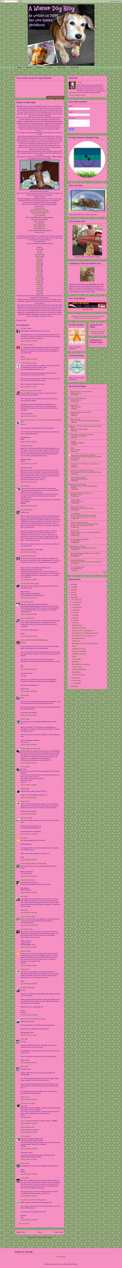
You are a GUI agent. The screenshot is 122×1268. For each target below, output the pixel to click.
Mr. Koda (38, 279)
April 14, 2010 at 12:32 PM (29, 925)
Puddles (38, 282)
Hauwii (38, 266)
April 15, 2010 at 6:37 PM (29, 1159)
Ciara (38, 258)
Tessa (40, 219)
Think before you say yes (79, 522)
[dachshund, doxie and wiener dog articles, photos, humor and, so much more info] (87, 318)
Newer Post (20, 1232)
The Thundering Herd (78, 567)
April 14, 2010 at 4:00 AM (29, 859)
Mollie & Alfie (75, 531)
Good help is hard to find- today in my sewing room (86, 561)
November (76, 602)
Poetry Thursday (76, 407)
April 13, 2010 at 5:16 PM (29, 614)
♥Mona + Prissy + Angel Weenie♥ (31, 1019)
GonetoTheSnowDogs (28, 583)
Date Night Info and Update (81, 664)
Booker (40, 212)
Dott (35, 226)
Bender (42, 226)
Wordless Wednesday (79, 628)
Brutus (28, 217)
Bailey (38, 290)
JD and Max (24, 509)
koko (22, 896)
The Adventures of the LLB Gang (31, 1200)
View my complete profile (77, 95)
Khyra (38, 281)
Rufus (38, 271)
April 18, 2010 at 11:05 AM (29, 1220)
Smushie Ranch (26, 987)
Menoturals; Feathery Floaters (79, 429)
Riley (33, 219)
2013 (72, 589)
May (74, 618)
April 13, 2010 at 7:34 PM (29, 785)
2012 (72, 592)
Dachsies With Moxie (77, 560)
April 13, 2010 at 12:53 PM (29, 359)
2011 (72, 595)
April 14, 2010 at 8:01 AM (29, 876)
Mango (43, 241)
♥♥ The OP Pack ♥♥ (27, 363)
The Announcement (78, 674)
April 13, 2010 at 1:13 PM (29, 386)
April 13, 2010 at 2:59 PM (29, 552)
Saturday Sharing (76, 393)
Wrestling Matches (76, 568)
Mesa (38, 292)
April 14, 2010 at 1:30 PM (29, 965)
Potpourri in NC (76, 419)
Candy (36, 208)
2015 (72, 584)
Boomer (43, 225)
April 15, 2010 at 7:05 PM (29, 1174)
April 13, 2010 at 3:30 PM (29, 579)
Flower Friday (76, 659)
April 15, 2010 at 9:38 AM (29, 1099)
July (74, 612)
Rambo (23, 1163)
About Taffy (74, 67)
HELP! (74, 646)
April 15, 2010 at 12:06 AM (29, 1015)
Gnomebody (25, 929)
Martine (23, 695)
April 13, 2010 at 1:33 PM (29, 416)
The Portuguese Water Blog (80, 539)
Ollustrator (59, 1264)
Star (38, 251)
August (75, 610)
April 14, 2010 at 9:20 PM (29, 983)
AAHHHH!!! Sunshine (79, 654)
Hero (42, 206)
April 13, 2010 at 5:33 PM (29, 636)
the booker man (26, 1103)
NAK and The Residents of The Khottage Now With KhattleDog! (41, 420)
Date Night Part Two (78, 638)
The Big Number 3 (76, 541)
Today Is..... (76, 622)
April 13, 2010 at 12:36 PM (29, 341)
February (76, 680)
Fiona (36, 241)
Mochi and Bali (25, 618)
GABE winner (76, 641)
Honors (29, 67)
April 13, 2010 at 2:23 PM (29, 482)
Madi (46, 219)
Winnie (38, 284)
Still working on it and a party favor (83, 635)
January (75, 683)
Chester (44, 213)
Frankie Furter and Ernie (28, 748)
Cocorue (35, 213)
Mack (47, 212)
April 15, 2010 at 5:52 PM (29, 1148)
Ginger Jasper (75, 500)
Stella (43, 232)
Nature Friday (75, 413)
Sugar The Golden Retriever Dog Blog (83, 455)
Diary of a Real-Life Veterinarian (81, 493)
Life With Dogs (75, 513)
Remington (38, 254)
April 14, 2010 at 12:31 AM (29, 834)
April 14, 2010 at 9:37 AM (29, 912)
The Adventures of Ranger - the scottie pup (85, 463)
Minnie (38, 269)
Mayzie (32, 212)
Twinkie (28, 243)
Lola (36, 223)
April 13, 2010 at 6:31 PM (29, 715)
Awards (50, 67)
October (75, 605)
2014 (72, 587)
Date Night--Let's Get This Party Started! (85, 643)
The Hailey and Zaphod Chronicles (82, 434)
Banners (39, 67)
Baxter (74, 656)
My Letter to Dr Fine (76, 494)
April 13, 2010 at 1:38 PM (29, 442)
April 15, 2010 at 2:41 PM (29, 1132)
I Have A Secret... (77, 667)
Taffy (80, 82)
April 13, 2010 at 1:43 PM (29, 463)
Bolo (42, 223)
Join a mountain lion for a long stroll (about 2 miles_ (86, 472)
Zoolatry (73, 441)
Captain (38, 249)
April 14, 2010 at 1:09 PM (29, 947)
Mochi (39, 260)
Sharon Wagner (26, 1127)
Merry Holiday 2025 (76, 554)
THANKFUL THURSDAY (77, 443)
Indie (38, 273)
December (76, 599)
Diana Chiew (25, 818)
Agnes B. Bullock (26, 556)
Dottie (38, 277)
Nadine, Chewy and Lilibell (29, 390)
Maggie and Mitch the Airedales (81, 412)
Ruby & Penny (43, 210)
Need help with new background (82, 630)
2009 (72, 686)
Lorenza (37, 215)
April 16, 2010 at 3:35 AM (29, 1196)
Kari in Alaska (25, 601)
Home (19, 67)
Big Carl (42, 228)
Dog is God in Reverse (78, 507)
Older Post (59, 1232)
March (75, 678)
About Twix (61, 67)
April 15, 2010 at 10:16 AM (29, 1123)
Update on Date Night (26, 102)
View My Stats (61, 1256)
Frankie (33, 210)
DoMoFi (23, 788)
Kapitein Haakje (26, 880)
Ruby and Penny (26, 916)
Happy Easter (76, 672)
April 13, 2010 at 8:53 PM (29, 814)
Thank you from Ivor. (77, 501)
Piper (43, 208)
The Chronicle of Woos (78, 477)
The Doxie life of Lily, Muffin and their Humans (86, 553)
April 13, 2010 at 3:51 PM (29, 598)
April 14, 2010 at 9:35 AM (29, 892)
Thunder (30, 230)
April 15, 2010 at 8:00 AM (29, 1062)
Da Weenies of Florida (78, 546)
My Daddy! (75, 661)
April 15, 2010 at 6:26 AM (29, 1035)
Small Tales (74, 405)
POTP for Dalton (75, 450)
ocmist (23, 1178)
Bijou (35, 228)
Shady (35, 225)
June (74, 615)
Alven (38, 275)
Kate (22, 838)
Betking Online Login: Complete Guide (82, 508)
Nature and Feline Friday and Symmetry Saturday (85, 420)
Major (36, 221)
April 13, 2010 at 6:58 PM (29, 744)
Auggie (38, 294)
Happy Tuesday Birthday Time (79, 479)
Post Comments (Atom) (44, 1237)
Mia (38, 253)
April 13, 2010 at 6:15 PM (29, 691)
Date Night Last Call (78, 648)
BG (44, 215)
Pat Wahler (24, 328)
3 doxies (23, 486)
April (74, 620)
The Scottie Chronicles (78, 398)
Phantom (38, 256)
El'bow (38, 264)
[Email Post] (31, 320)
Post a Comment (24, 1223)
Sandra (23, 801)
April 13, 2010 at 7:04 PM (29, 763)
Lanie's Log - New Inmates (78, 436)
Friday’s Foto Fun (76, 400)
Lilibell (38, 288)
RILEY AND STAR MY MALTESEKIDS (32, 640)
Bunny (43, 221)
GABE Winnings (77, 625)
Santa (38, 267)
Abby (38, 262)
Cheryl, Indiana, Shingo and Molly (32, 863)
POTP (72, 448)
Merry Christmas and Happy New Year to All (84, 548)
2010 (72, 597)
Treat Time (74, 465)
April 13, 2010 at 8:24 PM (29, 797)
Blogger (74, 1264)
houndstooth (25, 344)
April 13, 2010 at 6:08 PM (29, 669)
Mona (30, 240)
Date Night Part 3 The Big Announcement (85, 633)
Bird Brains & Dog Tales (78, 484)
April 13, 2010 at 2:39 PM (29, 506)
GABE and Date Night (79, 669)
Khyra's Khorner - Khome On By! (81, 391)
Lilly (38, 286)
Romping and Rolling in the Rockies (82, 470)
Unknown (24, 951)
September (76, 607)
